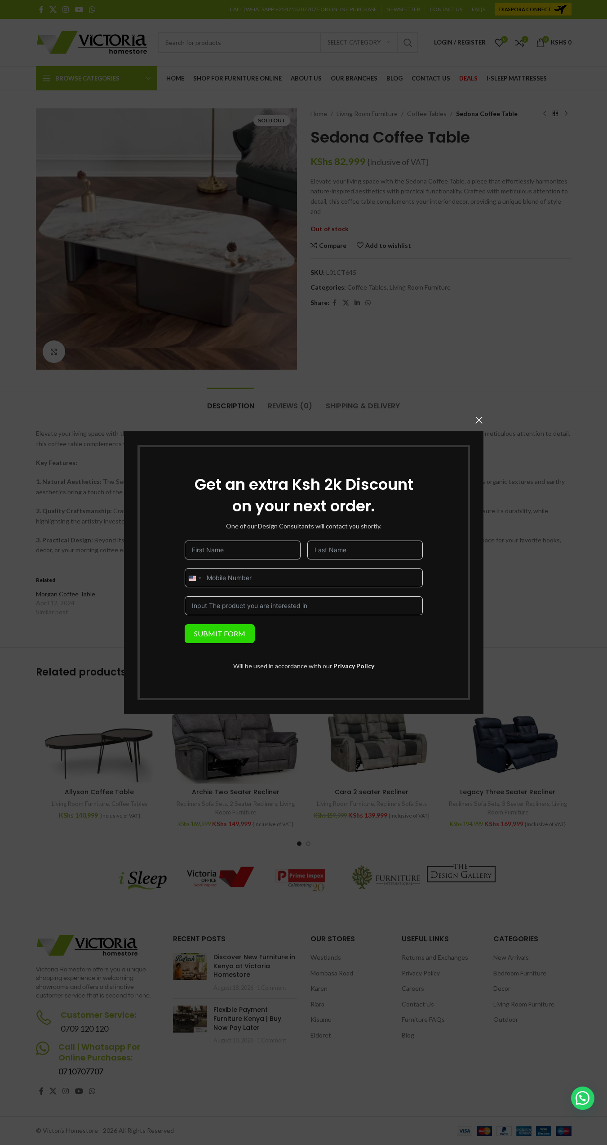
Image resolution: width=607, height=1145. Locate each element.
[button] (582, 1098)
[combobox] (194, 578)
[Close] (479, 420)
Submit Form (219, 633)
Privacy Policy (353, 666)
